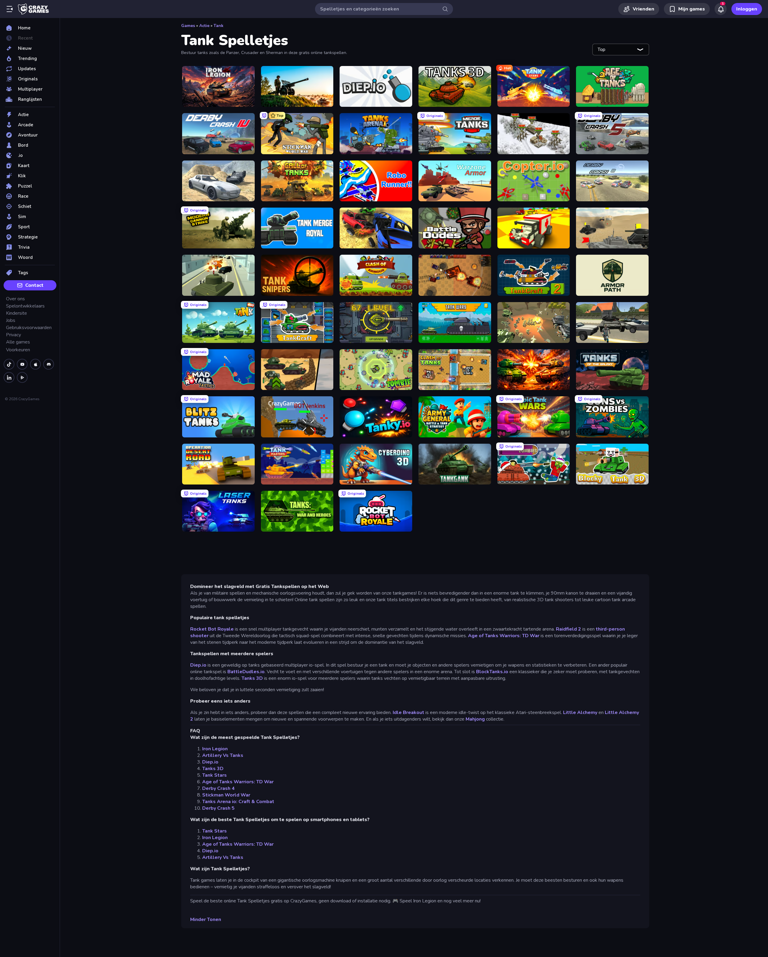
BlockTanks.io (492, 671)
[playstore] (22, 377)
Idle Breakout (408, 712)
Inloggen (746, 9)
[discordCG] (48, 364)
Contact (34, 285)
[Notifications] (721, 9)
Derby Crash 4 (218, 788)
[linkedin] (9, 377)
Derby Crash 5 (218, 808)
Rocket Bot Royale (212, 629)
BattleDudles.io (246, 671)
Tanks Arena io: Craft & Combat (238, 801)
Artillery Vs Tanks (222, 755)
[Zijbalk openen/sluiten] (9, 9)
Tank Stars (214, 775)
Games (188, 25)
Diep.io (198, 665)
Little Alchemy (580, 712)
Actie (204, 25)
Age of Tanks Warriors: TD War (503, 635)
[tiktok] (9, 364)
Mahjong (475, 719)
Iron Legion (215, 749)
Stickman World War (226, 795)
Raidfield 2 (568, 629)
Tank (219, 25)
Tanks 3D (252, 678)
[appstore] (35, 364)
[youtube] (22, 364)
